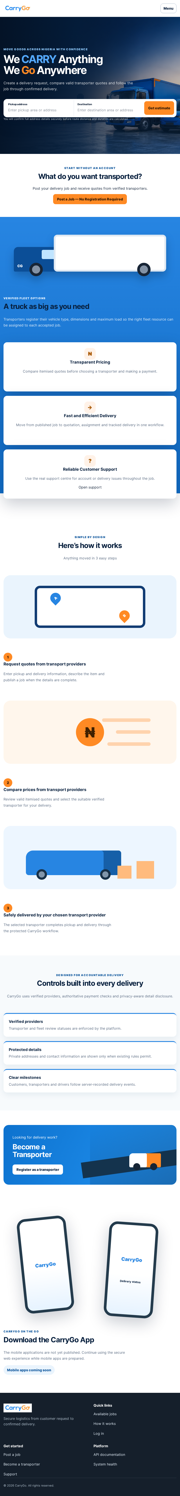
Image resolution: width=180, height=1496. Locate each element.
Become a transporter (22, 1464)
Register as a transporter (37, 1169)
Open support (90, 487)
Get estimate (159, 108)
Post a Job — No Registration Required (90, 199)
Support (10, 1474)
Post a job (12, 1454)
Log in (99, 1433)
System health (105, 1464)
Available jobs (105, 1414)
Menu (168, 8)
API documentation (109, 1454)
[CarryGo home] (18, 8)
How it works (105, 1423)
